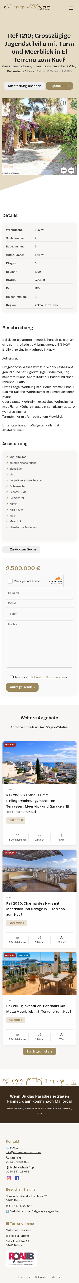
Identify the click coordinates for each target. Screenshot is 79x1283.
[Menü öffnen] (71, 8)
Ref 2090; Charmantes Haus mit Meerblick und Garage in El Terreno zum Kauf (35, 909)
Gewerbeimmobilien (16, 66)
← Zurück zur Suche (21, 549)
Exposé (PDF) (59, 86)
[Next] (71, 170)
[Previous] (64, 170)
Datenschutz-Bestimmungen (47, 677)
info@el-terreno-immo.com (23, 1152)
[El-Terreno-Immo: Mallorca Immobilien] (27, 7)
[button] (7, 1276)
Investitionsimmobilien (49, 66)
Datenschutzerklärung (48, 1277)
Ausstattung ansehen (24, 86)
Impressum (24, 1277)
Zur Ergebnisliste (39, 1051)
